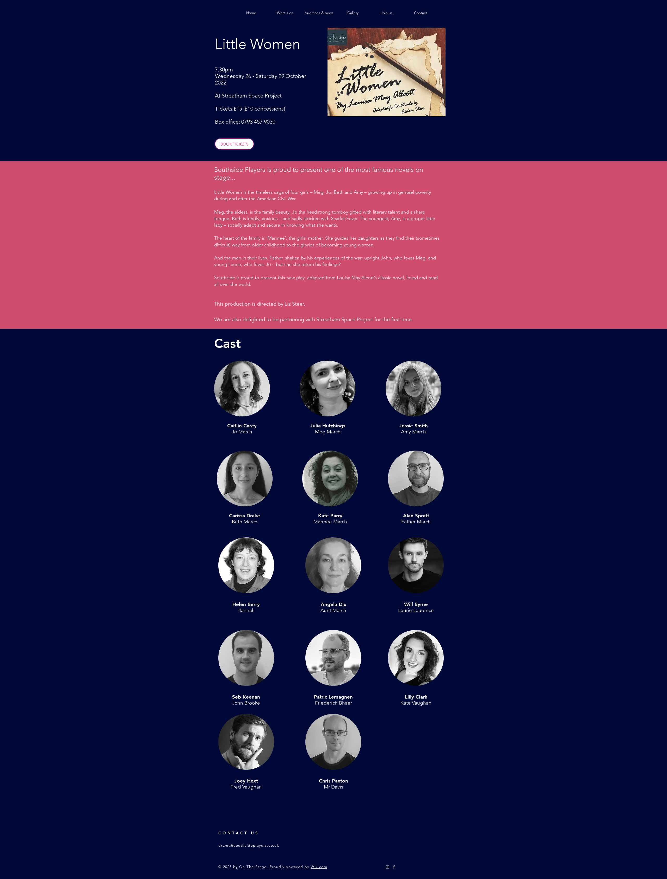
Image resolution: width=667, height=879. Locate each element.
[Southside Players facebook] (394, 867)
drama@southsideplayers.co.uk (248, 845)
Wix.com (319, 866)
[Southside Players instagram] (387, 867)
